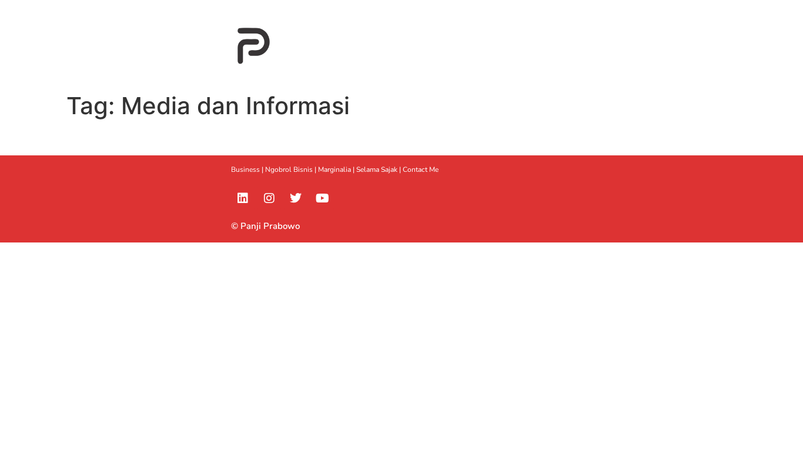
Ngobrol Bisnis (289, 169)
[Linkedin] (243, 198)
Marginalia (334, 169)
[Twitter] (295, 198)
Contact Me (421, 169)
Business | (248, 169)
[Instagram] (269, 198)
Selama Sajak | (379, 169)
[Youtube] (322, 198)
